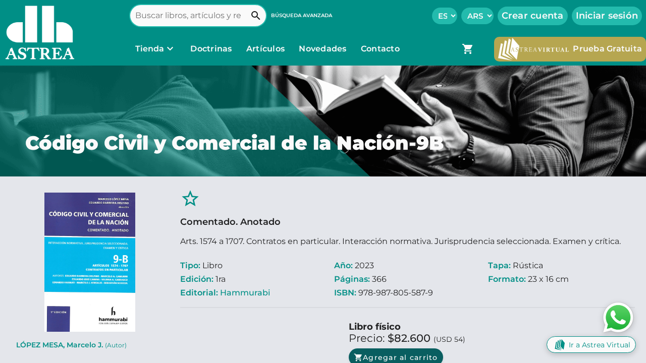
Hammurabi (245, 292)
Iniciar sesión (607, 15)
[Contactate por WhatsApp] (618, 317)
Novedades (324, 48)
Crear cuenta (533, 15)
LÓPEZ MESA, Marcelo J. (71, 344)
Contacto (380, 48)
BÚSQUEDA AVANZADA (301, 15)
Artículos (266, 48)
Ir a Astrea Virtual (599, 344)
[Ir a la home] (37, 33)
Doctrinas (211, 48)
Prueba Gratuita (607, 48)
